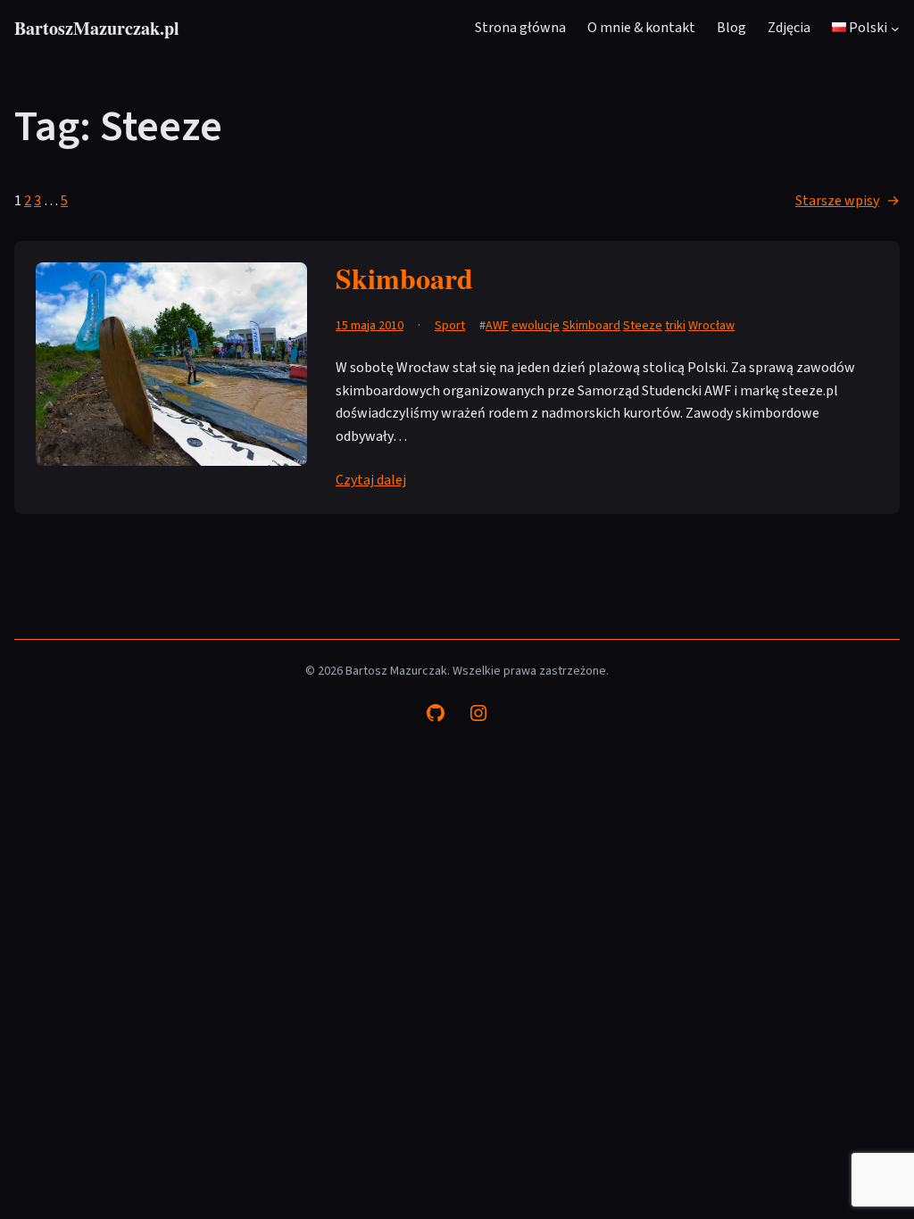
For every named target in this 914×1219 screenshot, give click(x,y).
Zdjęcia (789, 27)
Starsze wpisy (847, 201)
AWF (497, 326)
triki (675, 326)
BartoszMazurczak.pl (96, 28)
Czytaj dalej (371, 480)
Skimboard (404, 278)
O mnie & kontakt (641, 27)
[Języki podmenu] (895, 28)
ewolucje (535, 326)
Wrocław (711, 326)
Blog (731, 27)
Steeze (642, 326)
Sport (450, 326)
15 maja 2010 (369, 326)
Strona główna (520, 27)
